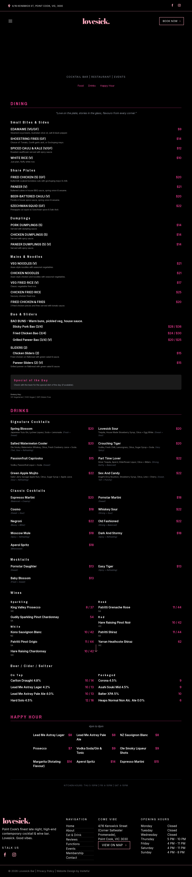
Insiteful (84, 871)
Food (81, 85)
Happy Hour (107, 85)
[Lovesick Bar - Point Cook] (96, 21)
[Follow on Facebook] (172, 5)
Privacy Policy (45, 871)
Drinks (92, 85)
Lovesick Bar (27, 871)
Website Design (66, 871)
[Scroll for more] (96, 648)
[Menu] (10, 21)
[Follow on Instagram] (179, 5)
